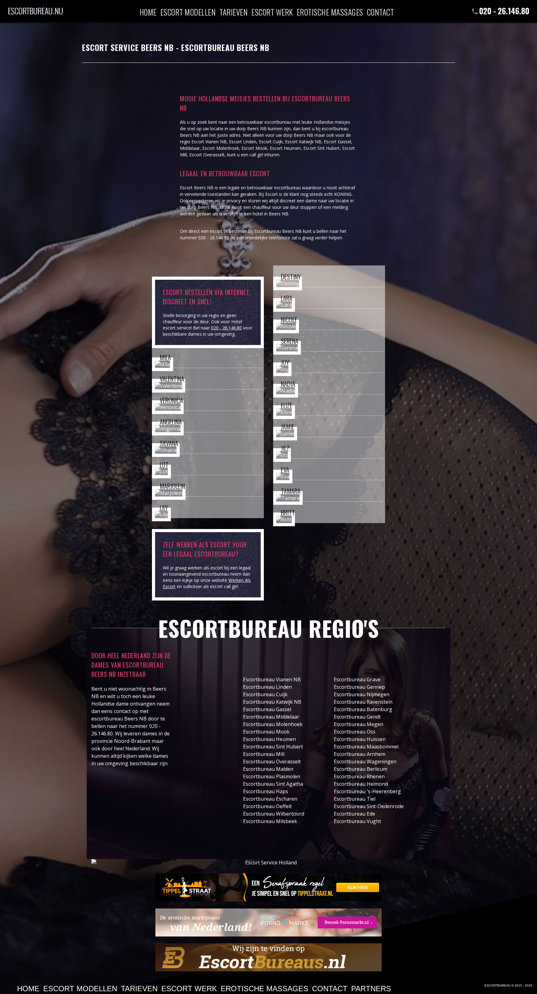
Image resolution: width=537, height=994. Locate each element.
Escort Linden (242, 142)
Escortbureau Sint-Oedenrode (369, 806)
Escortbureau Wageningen (365, 761)
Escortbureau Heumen (269, 739)
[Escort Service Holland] (268, 862)
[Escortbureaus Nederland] (268, 957)
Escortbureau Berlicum (360, 769)
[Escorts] (268, 887)
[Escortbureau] (35, 8)
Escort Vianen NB (209, 142)
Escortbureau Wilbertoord (273, 813)
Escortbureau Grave (357, 679)
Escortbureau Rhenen (359, 776)
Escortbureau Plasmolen (271, 776)
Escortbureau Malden (268, 769)
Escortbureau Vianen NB (272, 679)
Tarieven (233, 11)
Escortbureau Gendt (357, 716)
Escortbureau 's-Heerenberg (367, 791)
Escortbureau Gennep (359, 686)
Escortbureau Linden (267, 686)
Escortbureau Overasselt (272, 761)
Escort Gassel (337, 142)
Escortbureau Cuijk (265, 694)
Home (148, 11)
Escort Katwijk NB (303, 142)
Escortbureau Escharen (270, 798)
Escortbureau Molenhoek (273, 724)
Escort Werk (272, 11)
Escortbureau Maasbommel (366, 746)
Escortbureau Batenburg (363, 709)
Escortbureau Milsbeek (270, 821)
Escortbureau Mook (266, 731)
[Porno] (268, 922)
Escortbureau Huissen (360, 739)
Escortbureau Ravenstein (363, 701)
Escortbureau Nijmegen (361, 694)
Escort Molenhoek (220, 148)
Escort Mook (254, 148)
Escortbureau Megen (358, 724)
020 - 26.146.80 (504, 10)
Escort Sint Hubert (321, 148)
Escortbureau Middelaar (271, 716)
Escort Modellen (188, 11)
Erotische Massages (330, 11)
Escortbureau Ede (354, 813)
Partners (371, 988)
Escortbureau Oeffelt (267, 806)
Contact (380, 11)
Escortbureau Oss (354, 731)
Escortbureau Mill (263, 754)
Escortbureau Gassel (267, 709)
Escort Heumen (285, 148)
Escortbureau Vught (357, 821)
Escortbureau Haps (265, 791)
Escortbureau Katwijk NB (272, 701)
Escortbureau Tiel (354, 798)
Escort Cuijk (270, 142)
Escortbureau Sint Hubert (273, 746)
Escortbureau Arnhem (359, 754)
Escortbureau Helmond (361, 783)
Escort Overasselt (207, 155)
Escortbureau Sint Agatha (273, 783)
